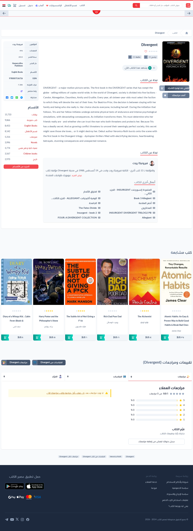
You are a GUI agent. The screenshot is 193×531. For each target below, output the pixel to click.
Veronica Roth (115, 456)
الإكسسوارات (55, 6)
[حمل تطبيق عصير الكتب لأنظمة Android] (14, 486)
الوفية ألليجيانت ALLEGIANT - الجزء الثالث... (74, 198)
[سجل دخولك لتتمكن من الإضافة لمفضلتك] (145, 51)
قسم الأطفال (70, 6)
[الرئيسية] (186, 33)
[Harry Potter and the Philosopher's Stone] (48, 282)
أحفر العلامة (145, 203)
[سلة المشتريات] (15, 5)
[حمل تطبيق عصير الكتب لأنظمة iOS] (34, 486)
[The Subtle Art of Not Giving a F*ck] (80, 282)
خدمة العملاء (151, 482)
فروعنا (154, 488)
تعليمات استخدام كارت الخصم (175, 500)
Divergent (130, 456)
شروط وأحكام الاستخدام (177, 482)
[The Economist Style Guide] (189, 13)
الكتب (82, 5)
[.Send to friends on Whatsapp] (17, 97)
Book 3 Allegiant (143, 198)
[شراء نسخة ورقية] (176, 337)
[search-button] (136, 5)
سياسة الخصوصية (180, 488)
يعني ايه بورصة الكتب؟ (178, 506)
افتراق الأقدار (90, 191)
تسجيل (22, 6)
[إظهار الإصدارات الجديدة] (96, 12)
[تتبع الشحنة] (9, 5)
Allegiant (147, 217)
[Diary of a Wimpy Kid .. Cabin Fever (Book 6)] (16, 282)
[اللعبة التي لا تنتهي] (4, 13)
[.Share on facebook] (7, 97)
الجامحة (93, 203)
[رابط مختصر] (14, 91)
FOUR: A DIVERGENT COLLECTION (77, 217)
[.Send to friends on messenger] (21, 97)
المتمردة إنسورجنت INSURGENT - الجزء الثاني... (131, 192)
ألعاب (41, 6)
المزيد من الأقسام (21, 167)
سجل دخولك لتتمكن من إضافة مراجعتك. (156, 442)
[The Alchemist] (144, 282)
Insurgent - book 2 (87, 213)
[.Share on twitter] (12, 97)
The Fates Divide (88, 208)
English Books (17, 72)
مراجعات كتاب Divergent (68, 456)
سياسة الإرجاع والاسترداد (177, 494)
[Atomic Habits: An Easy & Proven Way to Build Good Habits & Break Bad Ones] (176, 282)
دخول (30, 6)
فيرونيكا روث (140, 163)
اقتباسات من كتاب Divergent (94, 456)
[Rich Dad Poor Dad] (112, 282)
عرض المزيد (77, 175)
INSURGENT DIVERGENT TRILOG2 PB (130, 213)
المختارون (146, 208)
